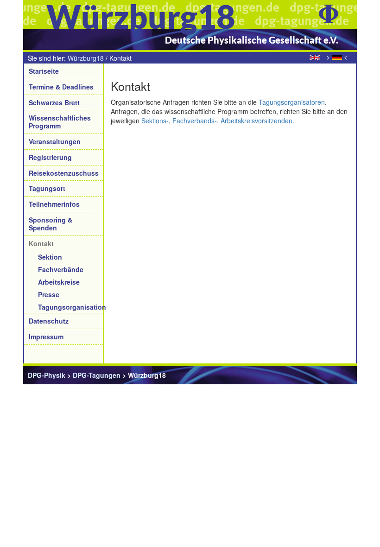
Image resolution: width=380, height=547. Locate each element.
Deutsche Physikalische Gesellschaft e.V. (251, 39)
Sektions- (155, 120)
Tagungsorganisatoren (292, 102)
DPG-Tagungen (96, 375)
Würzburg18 (86, 58)
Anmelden (336, 375)
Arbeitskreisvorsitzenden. (257, 120)
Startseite (44, 71)
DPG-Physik (46, 375)
